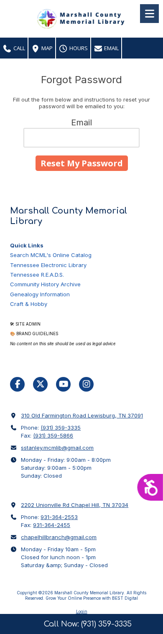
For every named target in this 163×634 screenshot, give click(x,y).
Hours (78, 48)
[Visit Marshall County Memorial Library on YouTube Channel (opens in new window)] (63, 384)
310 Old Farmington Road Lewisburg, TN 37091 (82, 415)
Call (18, 48)
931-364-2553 (59, 517)
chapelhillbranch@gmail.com (59, 537)
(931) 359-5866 (53, 435)
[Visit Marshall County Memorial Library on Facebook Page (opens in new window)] (17, 384)
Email (111, 48)
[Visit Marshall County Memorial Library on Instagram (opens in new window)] (86, 384)
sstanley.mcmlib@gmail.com (57, 447)
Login (81, 611)
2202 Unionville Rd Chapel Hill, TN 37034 (74, 505)
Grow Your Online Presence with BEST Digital (92, 598)
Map (46, 48)
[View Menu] (149, 13)
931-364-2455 (51, 525)
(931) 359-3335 (61, 427)
